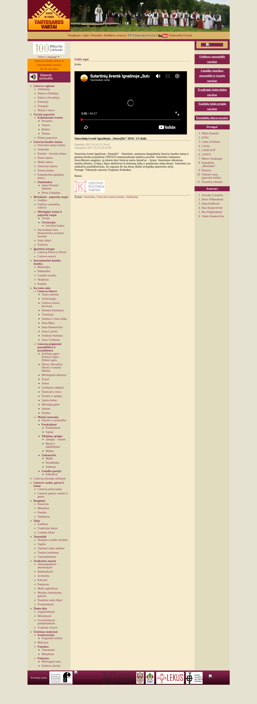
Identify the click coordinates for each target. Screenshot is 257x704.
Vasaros (46, 125)
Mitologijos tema (51, 661)
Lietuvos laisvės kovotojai (51, 304)
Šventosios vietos (51, 391)
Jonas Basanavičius (52, 327)
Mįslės (49, 458)
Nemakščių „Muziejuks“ (209, 164)
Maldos (50, 451)
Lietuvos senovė (47, 256)
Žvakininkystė (46, 604)
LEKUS (206, 154)
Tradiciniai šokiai (47, 528)
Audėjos (42, 200)
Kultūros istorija (51, 665)
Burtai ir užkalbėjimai (53, 445)
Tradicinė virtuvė (47, 627)
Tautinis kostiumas (48, 552)
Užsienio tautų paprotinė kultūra (211, 176)
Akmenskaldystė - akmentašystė (48, 566)
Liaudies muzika (47, 275)
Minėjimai (43, 508)
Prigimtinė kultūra (52, 638)
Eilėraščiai (51, 474)
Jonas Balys (48, 323)
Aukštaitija (44, 89)
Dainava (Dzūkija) (48, 93)
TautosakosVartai (180, 35)
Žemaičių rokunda (212, 181)
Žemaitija (43, 101)
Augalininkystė (46, 611)
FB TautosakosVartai (142, 35)
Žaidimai (51, 466)
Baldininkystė (45, 571)
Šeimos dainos (46, 170)
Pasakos (46, 412)
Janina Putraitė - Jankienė (51, 187)
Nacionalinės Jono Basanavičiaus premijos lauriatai (51, 233)
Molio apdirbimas (48, 588)
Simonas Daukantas (53, 310)
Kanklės (42, 283)
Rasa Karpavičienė (212, 207)
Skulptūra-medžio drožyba (53, 539)
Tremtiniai (48, 314)
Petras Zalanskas (51, 192)
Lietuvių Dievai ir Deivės (52, 252)
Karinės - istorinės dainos (52, 153)
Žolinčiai (43, 244)
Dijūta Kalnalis (210, 133)
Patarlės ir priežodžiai (54, 420)
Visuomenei (48, 649)
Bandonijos (44, 267)
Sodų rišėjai (44, 240)
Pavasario (47, 120)
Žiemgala (43, 106)
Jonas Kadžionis (211, 203)
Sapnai (49, 431)
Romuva (206, 170)
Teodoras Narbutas (52, 335)
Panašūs (96, 35)
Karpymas (43, 584)
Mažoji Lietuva (46, 110)
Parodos (42, 512)
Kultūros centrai (115, 35)
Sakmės (46, 408)
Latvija (206, 146)
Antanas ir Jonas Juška (54, 318)
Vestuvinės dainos (47, 166)
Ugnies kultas (49, 400)
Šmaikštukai (52, 462)
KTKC (205, 137)
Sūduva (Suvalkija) (48, 97)
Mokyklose (48, 654)
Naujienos (74, 35)
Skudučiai (43, 279)
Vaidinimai (44, 516)
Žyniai (45, 379)
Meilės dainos (45, 162)
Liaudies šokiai (46, 532)
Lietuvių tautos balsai (50, 489)
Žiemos (46, 133)
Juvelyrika (43, 575)
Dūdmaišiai (44, 271)
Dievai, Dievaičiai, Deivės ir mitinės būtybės (52, 367)
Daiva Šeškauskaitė (212, 199)
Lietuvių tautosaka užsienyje (50, 478)
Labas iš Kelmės (211, 141)
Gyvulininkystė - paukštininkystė (47, 622)
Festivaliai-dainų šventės (51, 145)
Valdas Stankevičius (213, 216)
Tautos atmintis (50, 294)
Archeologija (49, 298)
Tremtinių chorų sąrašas (212, 117)
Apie (86, 35)
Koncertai (43, 504)
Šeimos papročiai (47, 137)
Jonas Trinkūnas (51, 339)
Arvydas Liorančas (212, 195)
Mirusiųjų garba (51, 404)
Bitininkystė (44, 616)
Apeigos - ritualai (55, 439)
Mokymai (43, 642)
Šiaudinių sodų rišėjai (50, 600)
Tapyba (42, 544)
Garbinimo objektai (53, 387)
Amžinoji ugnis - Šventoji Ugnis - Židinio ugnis (51, 357)
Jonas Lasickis (50, 331)
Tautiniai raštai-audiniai (51, 548)
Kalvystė (42, 580)
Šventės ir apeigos (52, 396)
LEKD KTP (208, 150)
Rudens (46, 129)
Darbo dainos (45, 157)
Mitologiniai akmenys (54, 374)
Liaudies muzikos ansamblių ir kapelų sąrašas (212, 75)
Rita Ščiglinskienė (212, 212)
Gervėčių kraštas (55, 225)
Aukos (45, 383)
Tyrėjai (46, 218)
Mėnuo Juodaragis (212, 158)
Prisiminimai (53, 427)
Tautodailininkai (47, 556)
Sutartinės (43, 149)
